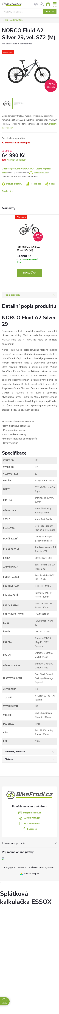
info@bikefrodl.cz (32, 812)
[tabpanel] (29, 247)
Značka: (8, 191)
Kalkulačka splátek (16, 159)
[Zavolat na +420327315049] (36, 4)
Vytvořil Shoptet (31, 873)
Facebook (32, 828)
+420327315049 (32, 818)
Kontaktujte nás (41, 172)
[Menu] (55, 4)
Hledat (50, 11)
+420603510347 (32, 823)
